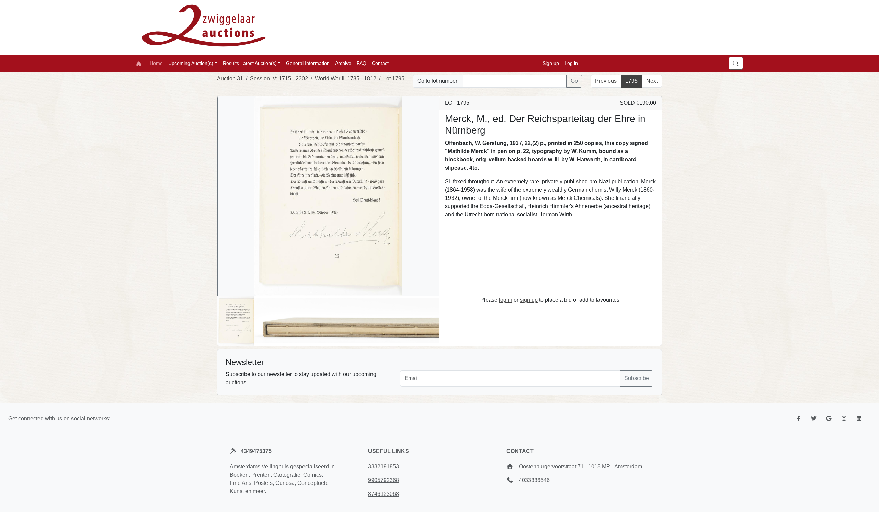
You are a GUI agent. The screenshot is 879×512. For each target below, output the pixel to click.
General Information (308, 63)
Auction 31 (230, 78)
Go (574, 81)
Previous (606, 81)
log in (505, 300)
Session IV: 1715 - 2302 (279, 78)
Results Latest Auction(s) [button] (250, 63)
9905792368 (383, 480)
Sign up (551, 63)
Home (156, 63)
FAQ (361, 63)
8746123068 (383, 494)
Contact (380, 63)
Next (652, 81)
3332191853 (383, 466)
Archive (343, 63)
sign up (529, 300)
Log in (571, 63)
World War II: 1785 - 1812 (345, 78)
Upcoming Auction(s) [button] (190, 63)
